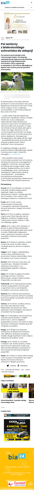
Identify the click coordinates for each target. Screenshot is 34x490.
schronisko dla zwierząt (13, 369)
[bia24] (5, 2)
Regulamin (12, 467)
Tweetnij (13, 366)
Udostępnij (23, 366)
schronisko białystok (7, 372)
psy (23, 369)
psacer (28, 369)
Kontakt (26, 467)
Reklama (20, 467)
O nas (6, 467)
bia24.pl (20, 474)
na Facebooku (14, 154)
